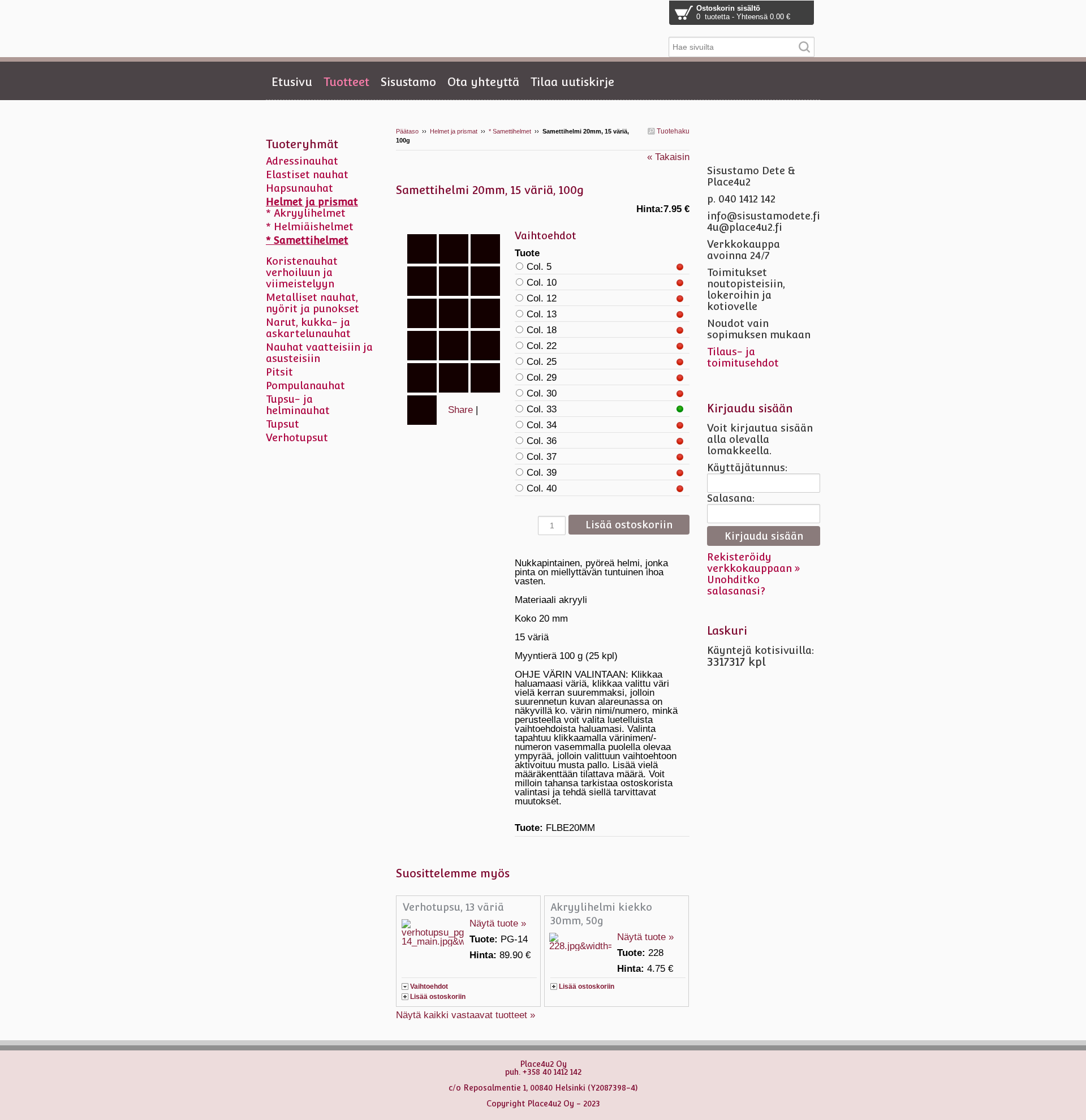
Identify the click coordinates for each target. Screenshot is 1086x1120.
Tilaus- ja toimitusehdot (743, 357)
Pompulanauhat (305, 385)
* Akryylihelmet (306, 213)
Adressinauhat (302, 161)
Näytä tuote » (497, 923)
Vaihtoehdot (429, 986)
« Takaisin (668, 157)
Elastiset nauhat (307, 174)
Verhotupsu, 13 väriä (453, 907)
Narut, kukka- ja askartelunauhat (308, 327)
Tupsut (282, 424)
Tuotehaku (672, 131)
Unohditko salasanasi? (736, 585)
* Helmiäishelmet (310, 226)
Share (460, 409)
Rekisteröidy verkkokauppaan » (753, 562)
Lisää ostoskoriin (438, 997)
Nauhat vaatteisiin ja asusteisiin (319, 352)
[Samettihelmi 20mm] (455, 215)
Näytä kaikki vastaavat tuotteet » (465, 1015)
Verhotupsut (297, 437)
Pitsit (279, 372)
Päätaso (407, 131)
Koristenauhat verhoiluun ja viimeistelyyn (302, 272)
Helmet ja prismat (453, 131)
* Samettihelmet (510, 131)
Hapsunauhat (299, 188)
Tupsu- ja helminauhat (298, 404)
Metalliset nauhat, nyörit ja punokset (312, 303)
